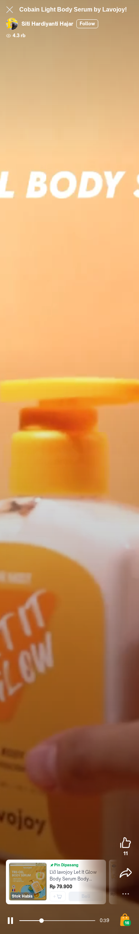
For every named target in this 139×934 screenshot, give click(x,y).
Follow (87, 23)
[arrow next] (112, 882)
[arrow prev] (8, 882)
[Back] (9, 9)
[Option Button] (125, 893)
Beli (86, 896)
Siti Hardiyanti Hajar (47, 23)
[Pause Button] (10, 920)
